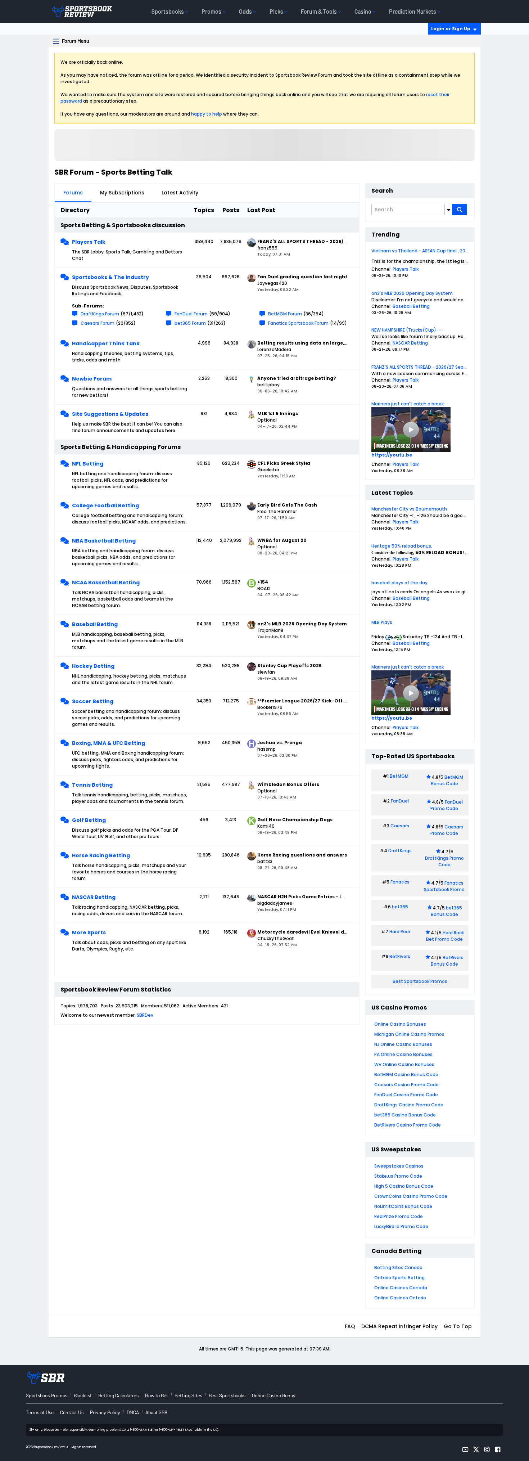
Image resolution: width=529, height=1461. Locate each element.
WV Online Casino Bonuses (404, 1064)
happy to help (206, 114)
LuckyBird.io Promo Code (401, 1226)
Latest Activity (180, 192)
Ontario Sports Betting (399, 1278)
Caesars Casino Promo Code (406, 1085)
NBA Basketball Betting (104, 540)
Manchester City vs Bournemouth (409, 509)
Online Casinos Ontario (400, 1298)
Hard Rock (400, 932)
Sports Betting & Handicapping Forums (120, 447)
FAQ (350, 1326)
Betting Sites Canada (398, 1267)
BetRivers (399, 956)
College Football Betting (105, 505)
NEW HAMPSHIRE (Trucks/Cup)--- (407, 330)
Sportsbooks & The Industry (110, 277)
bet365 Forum (190, 323)
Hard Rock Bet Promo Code (445, 936)
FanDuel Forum (191, 314)
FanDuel (400, 801)
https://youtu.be (391, 455)
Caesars (399, 826)
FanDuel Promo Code (446, 805)
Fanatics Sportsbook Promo (444, 886)
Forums (73, 192)
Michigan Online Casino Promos (409, 1034)
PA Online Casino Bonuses (403, 1054)
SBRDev (145, 1015)
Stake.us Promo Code (398, 1176)
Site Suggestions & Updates (110, 414)
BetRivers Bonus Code (447, 960)
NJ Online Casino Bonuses (403, 1044)
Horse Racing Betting (101, 855)
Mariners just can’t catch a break (407, 404)
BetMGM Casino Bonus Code (406, 1074)
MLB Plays (381, 622)
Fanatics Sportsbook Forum (298, 323)
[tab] (73, 193)
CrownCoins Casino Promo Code (410, 1196)
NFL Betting (87, 463)
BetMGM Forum (285, 314)
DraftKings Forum (100, 314)
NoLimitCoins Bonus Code (403, 1206)
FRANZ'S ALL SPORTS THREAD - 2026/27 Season (421, 367)
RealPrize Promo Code (398, 1216)
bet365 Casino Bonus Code (405, 1115)
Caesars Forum (97, 323)
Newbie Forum (92, 378)
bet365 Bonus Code (446, 911)
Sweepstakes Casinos (399, 1166)
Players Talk (88, 242)
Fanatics (400, 882)
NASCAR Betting (94, 897)
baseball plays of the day (399, 583)
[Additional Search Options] (448, 209)
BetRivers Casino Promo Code (407, 1125)
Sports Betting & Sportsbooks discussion (122, 225)
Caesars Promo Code (446, 830)
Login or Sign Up (450, 29)
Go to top (458, 1326)
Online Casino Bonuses (400, 1024)
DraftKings (400, 851)
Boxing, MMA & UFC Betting (108, 743)
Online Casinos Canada (400, 1288)
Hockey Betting (93, 666)
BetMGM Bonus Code (447, 780)
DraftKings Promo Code (444, 861)
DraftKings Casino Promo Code (408, 1105)
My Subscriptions (122, 192)
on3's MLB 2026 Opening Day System (412, 293)
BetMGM (399, 776)
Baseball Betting (95, 624)
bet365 (400, 907)
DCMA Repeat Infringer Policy (399, 1326)
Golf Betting (89, 820)
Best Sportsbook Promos (420, 981)
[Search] (459, 209)
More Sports (89, 932)
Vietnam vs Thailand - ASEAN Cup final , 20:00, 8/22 (427, 251)
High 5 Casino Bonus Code (403, 1186)
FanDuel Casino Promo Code (406, 1095)
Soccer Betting (92, 701)
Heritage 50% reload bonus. (401, 546)
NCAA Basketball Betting (106, 582)
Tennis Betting (92, 784)
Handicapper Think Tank (106, 343)
